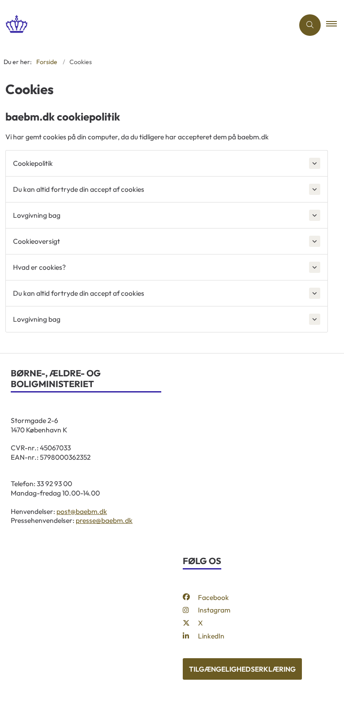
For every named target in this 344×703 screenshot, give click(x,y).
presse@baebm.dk (104, 520)
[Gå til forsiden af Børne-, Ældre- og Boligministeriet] (143, 24)
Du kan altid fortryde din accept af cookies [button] (78, 189)
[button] (335, 25)
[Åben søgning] (310, 25)
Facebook (213, 597)
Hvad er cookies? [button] (39, 267)
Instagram (214, 609)
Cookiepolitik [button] (33, 163)
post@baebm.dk (81, 511)
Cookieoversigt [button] (36, 241)
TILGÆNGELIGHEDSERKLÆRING (242, 668)
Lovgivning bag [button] (36, 215)
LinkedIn (211, 635)
